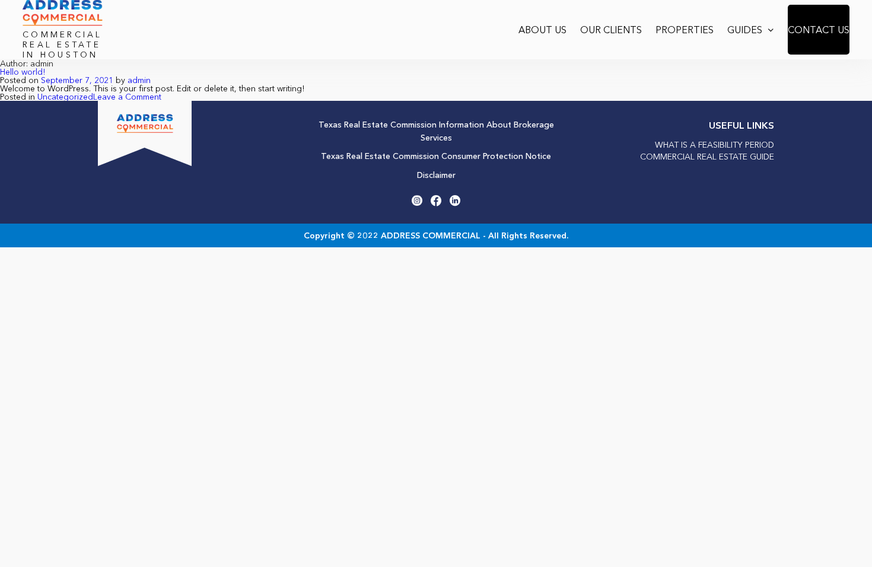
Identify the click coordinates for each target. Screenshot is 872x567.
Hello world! (22, 71)
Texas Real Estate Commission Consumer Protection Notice (436, 156)
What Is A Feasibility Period (714, 144)
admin (139, 80)
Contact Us (818, 30)
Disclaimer (436, 175)
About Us (542, 30)
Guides (744, 30)
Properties (684, 30)
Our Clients (611, 30)
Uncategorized (65, 96)
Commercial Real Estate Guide (707, 156)
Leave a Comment (127, 96)
